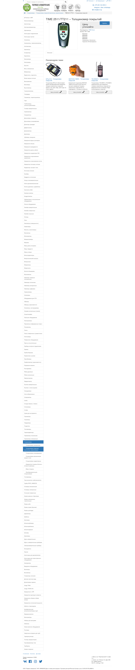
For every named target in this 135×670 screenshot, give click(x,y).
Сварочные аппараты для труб (32, 633)
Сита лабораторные (29, 394)
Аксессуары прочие (29, 36)
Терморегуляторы (28, 636)
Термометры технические (30, 435)
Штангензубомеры (29, 523)
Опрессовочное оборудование (32, 627)
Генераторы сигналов (29, 576)
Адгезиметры (27, 30)
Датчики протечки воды (30, 579)
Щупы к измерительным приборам (33, 542)
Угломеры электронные (30, 489)
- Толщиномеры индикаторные (32, 461)
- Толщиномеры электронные (32, 445)
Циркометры (27, 513)
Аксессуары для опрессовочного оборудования (32, 559)
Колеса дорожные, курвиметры (32, 186)
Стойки (26, 410)
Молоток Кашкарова (29, 271)
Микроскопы (27, 268)
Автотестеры (27, 24)
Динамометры (27, 131)
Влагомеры (27, 84)
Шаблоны (26, 517)
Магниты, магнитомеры (30, 229)
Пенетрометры (28, 320)
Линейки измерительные (30, 207)
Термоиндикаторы (29, 432)
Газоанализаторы (28, 91)
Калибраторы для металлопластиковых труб (31, 610)
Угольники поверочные (30, 493)
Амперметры (27, 563)
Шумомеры (27, 536)
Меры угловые (28, 252)
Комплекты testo (28, 190)
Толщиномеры (28, 442)
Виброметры (27, 72)
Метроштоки (27, 261)
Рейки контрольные (29, 375)
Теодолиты (27, 426)
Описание (49, 52)
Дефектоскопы (28, 127)
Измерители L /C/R (29, 592)
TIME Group (92, 30)
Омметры (26, 623)
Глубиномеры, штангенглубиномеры (29, 104)
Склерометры (27, 397)
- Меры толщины (29, 469)
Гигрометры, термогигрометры (32, 97)
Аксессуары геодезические (31, 33)
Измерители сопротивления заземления (31, 157)
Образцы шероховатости (30, 304)
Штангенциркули (28, 529)
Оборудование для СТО (30, 298)
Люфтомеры (27, 226)
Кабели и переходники (30, 606)
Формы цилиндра (28, 510)
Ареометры (27, 49)
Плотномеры (27, 336)
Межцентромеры (28, 239)
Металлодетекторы (29, 255)
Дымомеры (27, 134)
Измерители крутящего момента (32, 595)
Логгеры (26, 217)
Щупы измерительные (30, 539)
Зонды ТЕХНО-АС (28, 588)
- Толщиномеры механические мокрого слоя (32, 457)
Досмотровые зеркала (30, 582)
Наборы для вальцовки (30, 620)
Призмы (26, 349)
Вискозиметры (28, 81)
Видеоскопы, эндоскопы (30, 75)
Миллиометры (28, 617)
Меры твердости (28, 249)
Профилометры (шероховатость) (32, 362)
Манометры (27, 233)
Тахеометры (27, 416)
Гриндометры (27, 115)
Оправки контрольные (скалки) (32, 311)
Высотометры (27, 88)
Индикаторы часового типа (31, 167)
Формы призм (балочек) (30, 507)
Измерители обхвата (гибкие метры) (31, 598)
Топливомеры (27, 477)
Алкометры (27, 40)
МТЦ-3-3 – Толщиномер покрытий (53, 79)
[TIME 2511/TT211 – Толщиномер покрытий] (63, 35)
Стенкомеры (27, 407)
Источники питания (29, 170)
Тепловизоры (27, 429)
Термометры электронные (31, 439)
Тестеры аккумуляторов (30, 639)
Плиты (26, 330)
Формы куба (27, 504)
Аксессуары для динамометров (32, 555)
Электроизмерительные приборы (32, 545)
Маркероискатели (28, 614)
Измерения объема (29, 143)
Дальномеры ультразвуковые (31, 121)
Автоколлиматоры (28, 20)
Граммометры (27, 111)
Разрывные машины (29, 365)
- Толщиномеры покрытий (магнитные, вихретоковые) (31, 449)
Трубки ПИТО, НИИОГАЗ (30, 483)
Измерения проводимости (31, 147)
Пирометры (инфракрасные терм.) (33, 324)
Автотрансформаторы (30, 27)
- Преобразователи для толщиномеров (30, 472)
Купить (104, 23)
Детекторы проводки (29, 124)
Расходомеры (27, 368)
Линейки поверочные (29, 210)
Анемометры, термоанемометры (32, 43)
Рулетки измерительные (30, 384)
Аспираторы (27, 52)
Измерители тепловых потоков (32, 164)
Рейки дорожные (28, 371)
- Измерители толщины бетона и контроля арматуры (33, 465)
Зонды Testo (27, 585)
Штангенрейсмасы (29, 526)
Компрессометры (28, 193)
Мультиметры (27, 274)
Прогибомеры (27, 359)
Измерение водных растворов (32, 140)
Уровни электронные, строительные (29, 500)
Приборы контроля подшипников (32, 346)
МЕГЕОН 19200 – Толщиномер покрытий (79, 79)
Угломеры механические (30, 486)
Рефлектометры (28, 378)
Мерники (26, 242)
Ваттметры (27, 569)
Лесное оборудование (30, 204)
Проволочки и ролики (29, 356)
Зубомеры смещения (29, 137)
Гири (25, 100)
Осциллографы (28, 314)
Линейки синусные (29, 214)
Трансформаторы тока (30, 643)
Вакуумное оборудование (30, 566)
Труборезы (27, 646)
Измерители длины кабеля (31, 150)
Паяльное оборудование (30, 317)
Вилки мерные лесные (30, 78)
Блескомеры (27, 62)
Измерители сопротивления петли (33, 161)
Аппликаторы (27, 46)
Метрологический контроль (31, 258)
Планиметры (27, 327)
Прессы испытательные (30, 343)
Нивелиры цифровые (29, 288)
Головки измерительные (30, 108)
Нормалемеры (28, 292)
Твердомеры (27, 423)
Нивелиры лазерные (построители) (29, 278)
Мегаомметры (27, 236)
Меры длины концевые (30, 245)
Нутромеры (27, 295)
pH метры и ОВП (28, 17)
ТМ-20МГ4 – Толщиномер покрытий (99, 79)
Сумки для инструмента (30, 413)
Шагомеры (27, 520)
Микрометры (27, 265)
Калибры (26, 174)
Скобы (26, 400)
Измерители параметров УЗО (31, 153)
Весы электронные (29, 68)
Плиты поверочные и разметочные (33, 333)
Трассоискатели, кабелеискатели (32, 480)
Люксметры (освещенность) (31, 223)
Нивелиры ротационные (30, 285)
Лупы (25, 220)
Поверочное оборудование (31, 340)
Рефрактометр (28, 381)
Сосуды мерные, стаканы (30, 403)
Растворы (26, 630)
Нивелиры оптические (30, 282)
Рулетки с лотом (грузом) (30, 387)
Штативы (26, 533)
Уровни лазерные (28, 649)
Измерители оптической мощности (33, 603)
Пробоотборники (28, 352)
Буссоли (26, 65)
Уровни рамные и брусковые (31, 496)
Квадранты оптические (30, 177)
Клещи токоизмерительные (31, 180)
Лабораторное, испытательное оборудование (32, 200)
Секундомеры (27, 391)
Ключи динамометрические (31, 183)
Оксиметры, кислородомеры (31, 308)
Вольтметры (27, 572)
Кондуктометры (28, 196)
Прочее (26, 552)
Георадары (27, 94)
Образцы (26, 301)
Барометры (27, 56)
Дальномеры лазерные (30, 118)
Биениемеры (27, 59)
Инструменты (27, 548)
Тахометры (27, 419)
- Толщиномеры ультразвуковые (33, 453)
